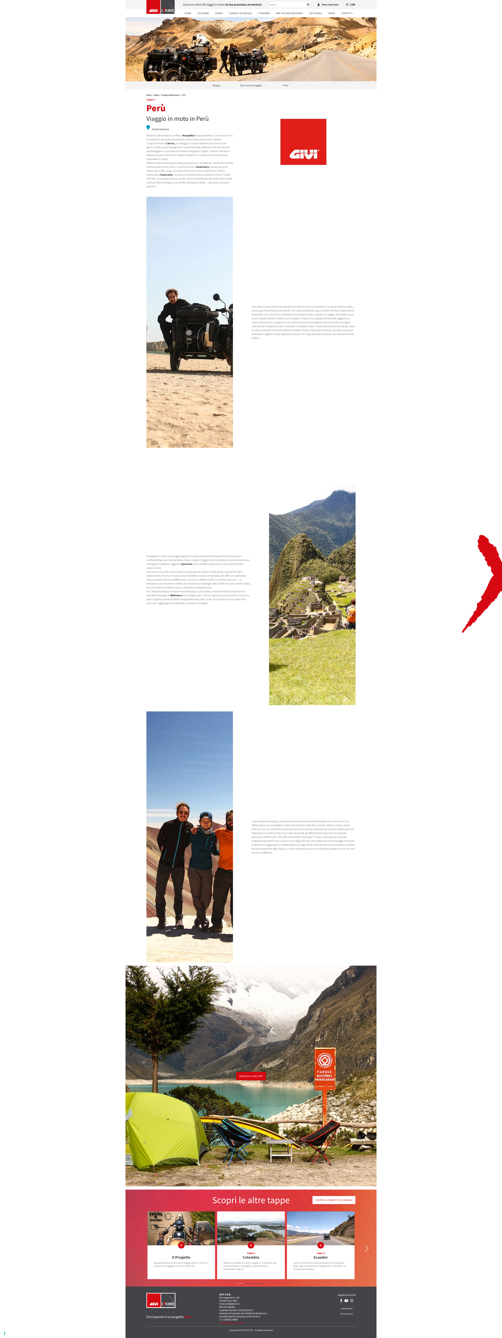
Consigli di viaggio (240, 13)
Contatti (347, 13)
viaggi (156, 95)
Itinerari (264, 13)
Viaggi (219, 13)
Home (187, 13)
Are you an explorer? (289, 13)
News (331, 13)
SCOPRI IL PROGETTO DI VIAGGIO (334, 1200)
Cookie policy (347, 1308)
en (353, 4)
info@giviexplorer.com (231, 1322)
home (148, 95)
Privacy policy (347, 1313)
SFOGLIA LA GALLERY (251, 1076)
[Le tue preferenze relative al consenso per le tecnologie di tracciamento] (4, 1333)
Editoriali (315, 13)
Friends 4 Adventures (170, 95)
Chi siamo (203, 13)
